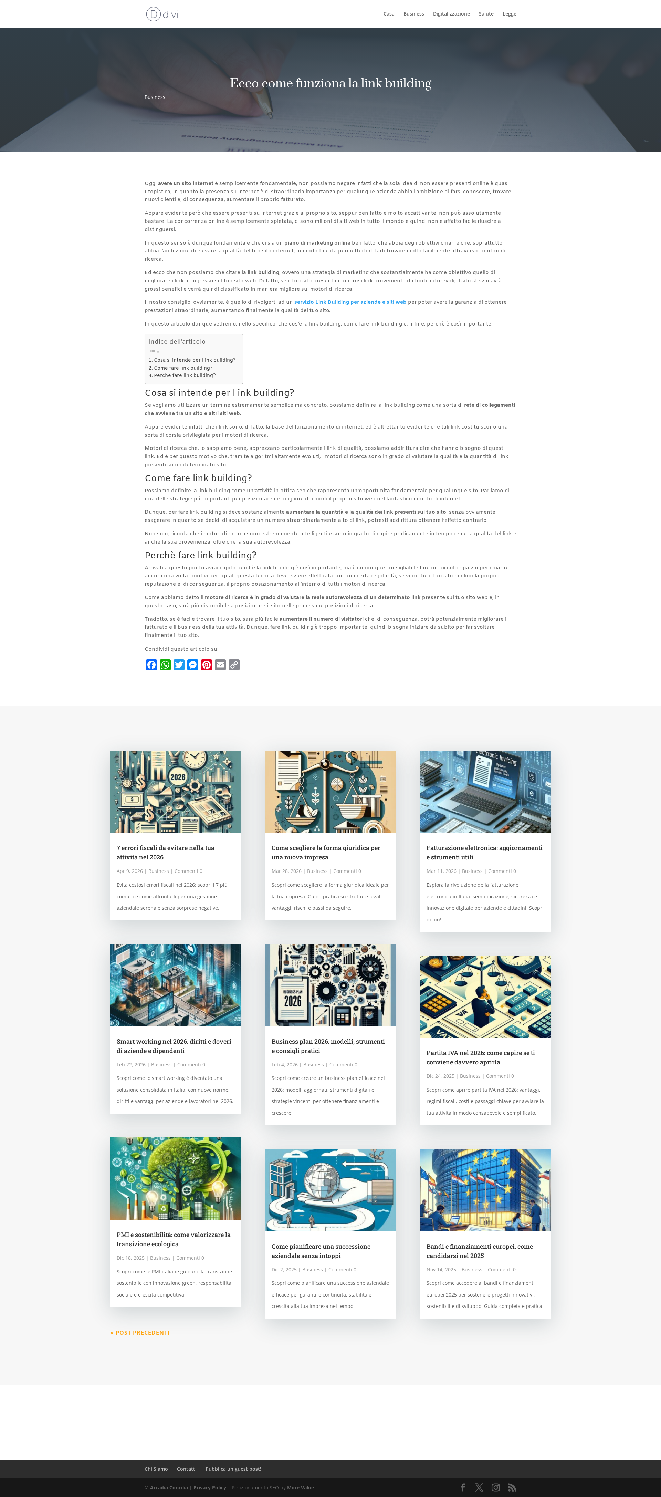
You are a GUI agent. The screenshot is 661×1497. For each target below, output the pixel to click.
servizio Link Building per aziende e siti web (350, 302)
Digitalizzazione (451, 14)
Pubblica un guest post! (233, 1469)
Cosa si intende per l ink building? (195, 360)
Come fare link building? (183, 368)
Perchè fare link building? (185, 376)
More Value (300, 1487)
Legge (509, 14)
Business (413, 14)
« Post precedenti (140, 1332)
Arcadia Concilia (169, 1487)
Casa (389, 14)
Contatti (187, 1469)
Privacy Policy (209, 1487)
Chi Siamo (156, 1469)
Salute (486, 14)
